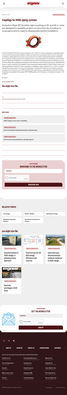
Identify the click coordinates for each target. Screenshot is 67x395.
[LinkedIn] (14, 341)
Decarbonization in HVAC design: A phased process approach (11, 256)
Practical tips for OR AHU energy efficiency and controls (33, 256)
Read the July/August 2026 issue (10, 288)
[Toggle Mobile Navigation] (4, 4)
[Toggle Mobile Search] (63, 4)
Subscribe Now (33, 184)
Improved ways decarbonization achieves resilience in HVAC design (55, 256)
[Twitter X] (4, 341)
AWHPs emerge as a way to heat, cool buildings (15, 121)
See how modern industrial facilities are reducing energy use (18, 139)
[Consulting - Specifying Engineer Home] (33, 4)
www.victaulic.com (8, 81)
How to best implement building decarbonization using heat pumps (20, 130)
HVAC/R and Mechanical (58, 14)
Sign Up (40, 327)
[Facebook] (9, 341)
